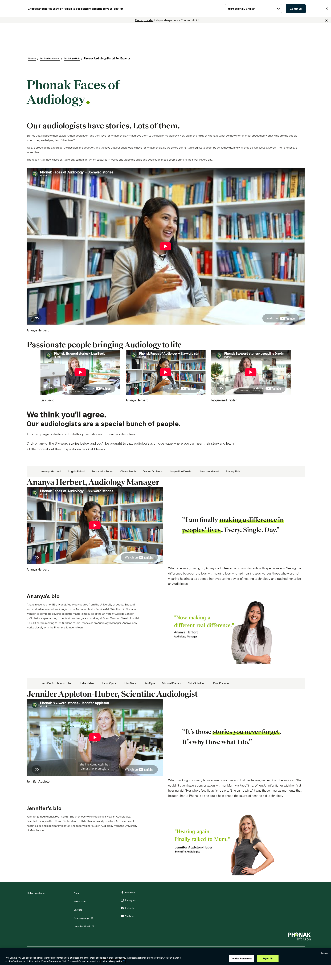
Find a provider (144, 20)
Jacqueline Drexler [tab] (181, 471)
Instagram (130, 900)
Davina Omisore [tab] (152, 471)
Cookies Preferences (241, 958)
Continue (296, 9)
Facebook (130, 892)
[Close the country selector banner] (326, 8)
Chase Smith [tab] (128, 471)
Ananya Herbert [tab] (51, 471)
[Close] (326, 20)
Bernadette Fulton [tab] (102, 471)
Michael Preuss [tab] (171, 683)
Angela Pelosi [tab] (76, 471)
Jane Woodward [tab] (209, 471)
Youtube (129, 916)
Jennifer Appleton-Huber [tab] (56, 683)
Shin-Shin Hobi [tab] (197, 683)
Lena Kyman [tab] (109, 683)
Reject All (267, 958)
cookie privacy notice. (112, 961)
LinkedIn (129, 908)
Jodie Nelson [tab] (87, 683)
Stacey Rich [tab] (233, 471)
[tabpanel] (166, 570)
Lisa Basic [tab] (130, 683)
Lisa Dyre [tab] (149, 683)
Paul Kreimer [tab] (221, 683)
